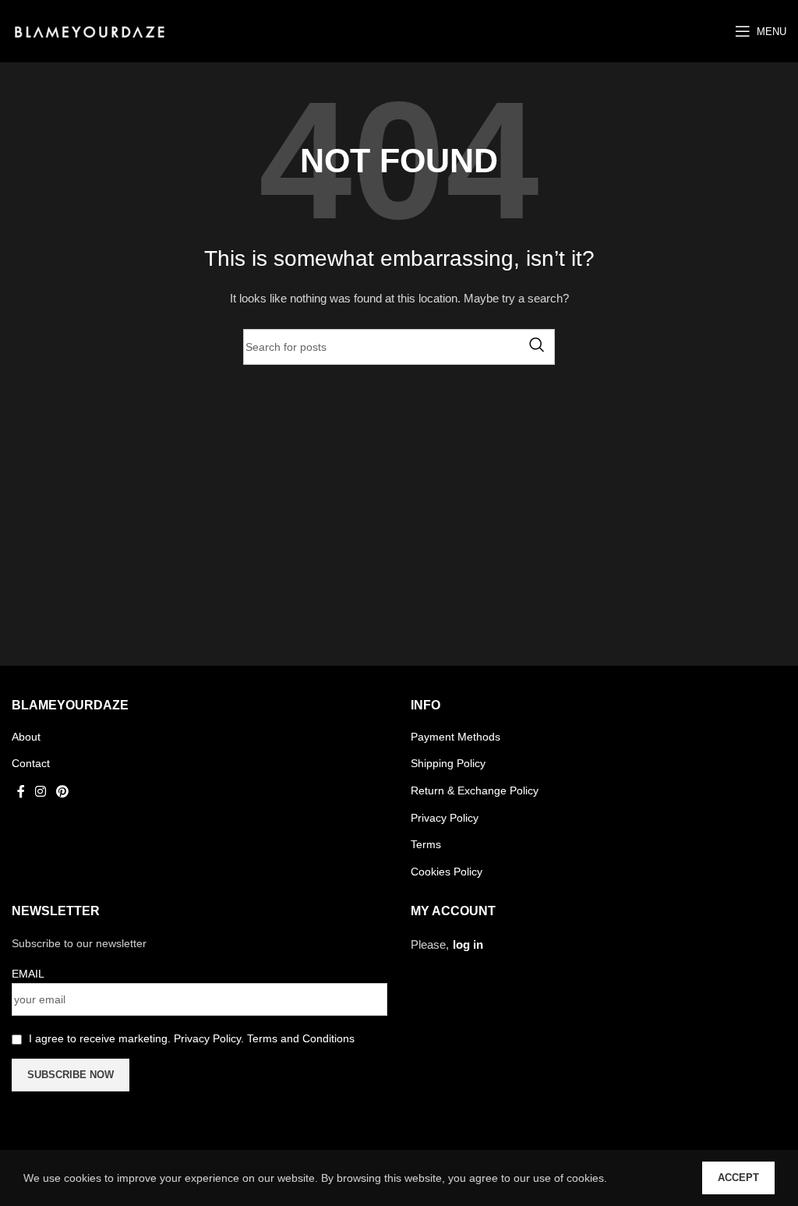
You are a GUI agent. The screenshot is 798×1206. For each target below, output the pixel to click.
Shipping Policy (448, 763)
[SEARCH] (537, 344)
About (26, 736)
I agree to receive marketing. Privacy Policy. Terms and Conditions (192, 1038)
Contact (31, 763)
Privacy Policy (444, 818)
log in (468, 944)
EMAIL (28, 973)
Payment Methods (455, 736)
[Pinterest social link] (62, 792)
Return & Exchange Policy (474, 790)
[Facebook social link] (21, 792)
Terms (426, 844)
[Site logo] (90, 30)
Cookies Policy (446, 871)
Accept (738, 1177)
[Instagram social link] (40, 792)
